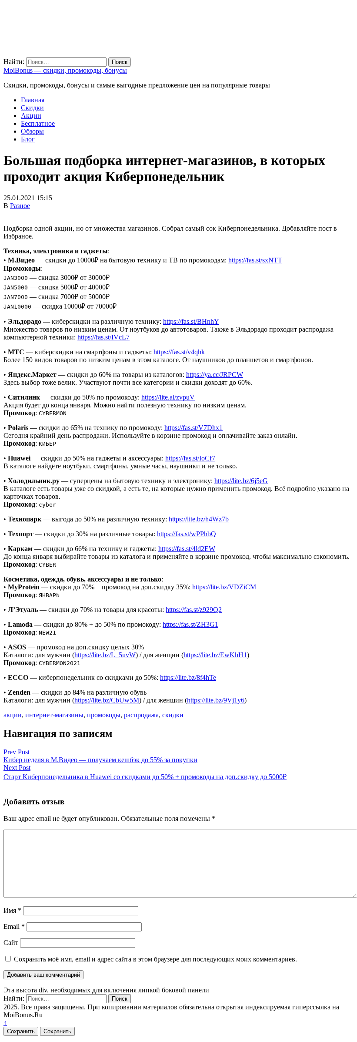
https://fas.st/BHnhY (191, 321)
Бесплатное (38, 123)
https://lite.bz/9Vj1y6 (215, 700)
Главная (32, 100)
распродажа (141, 715)
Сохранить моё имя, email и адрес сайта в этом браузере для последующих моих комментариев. (155, 959)
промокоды (103, 715)
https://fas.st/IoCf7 (190, 458)
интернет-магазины (54, 715)
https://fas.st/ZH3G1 (190, 624)
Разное (20, 205)
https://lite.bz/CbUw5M (106, 700)
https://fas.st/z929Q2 (194, 609)
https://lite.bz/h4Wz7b (199, 519)
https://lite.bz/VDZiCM (224, 587)
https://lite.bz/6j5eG (241, 480)
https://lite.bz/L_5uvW (105, 655)
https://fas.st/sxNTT (255, 260)
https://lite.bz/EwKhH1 (215, 655)
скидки (173, 715)
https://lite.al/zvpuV (168, 397)
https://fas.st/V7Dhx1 (193, 427)
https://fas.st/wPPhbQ (186, 534)
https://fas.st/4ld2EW (186, 548)
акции (12, 715)
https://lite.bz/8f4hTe (188, 677)
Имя (12, 910)
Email (14, 926)
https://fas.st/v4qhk (179, 352)
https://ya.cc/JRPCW (214, 374)
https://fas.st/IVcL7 (103, 337)
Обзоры (32, 131)
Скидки (32, 107)
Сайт (10, 942)
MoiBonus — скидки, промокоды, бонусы (65, 70)
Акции (31, 115)
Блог (28, 139)
